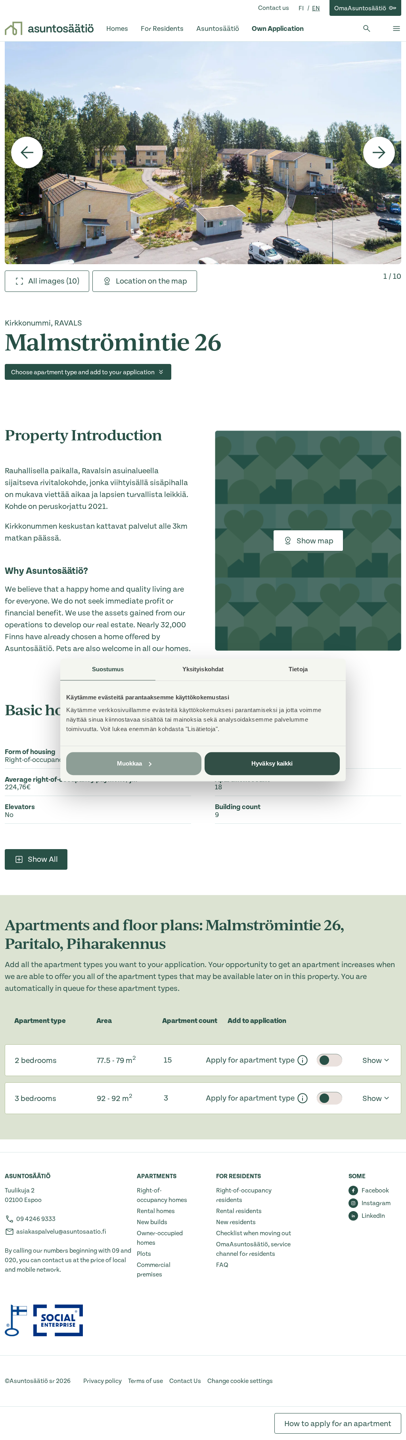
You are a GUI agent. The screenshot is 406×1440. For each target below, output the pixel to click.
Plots (144, 1253)
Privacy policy (102, 1381)
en (316, 8)
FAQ (222, 1265)
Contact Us (185, 1381)
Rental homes (156, 1211)
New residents (236, 1222)
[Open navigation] (396, 28)
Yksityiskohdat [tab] (203, 669)
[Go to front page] (49, 28)
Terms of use (145, 1381)
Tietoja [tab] (298, 669)
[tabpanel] (203, 152)
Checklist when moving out (253, 1233)
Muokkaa (129, 763)
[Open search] (367, 28)
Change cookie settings (240, 1381)
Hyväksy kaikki (272, 763)
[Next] (379, 152)
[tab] (47, 281)
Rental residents (239, 1211)
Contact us (273, 7)
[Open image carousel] (203, 152)
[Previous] (27, 152)
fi (302, 8)
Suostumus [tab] (108, 669)
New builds (152, 1222)
